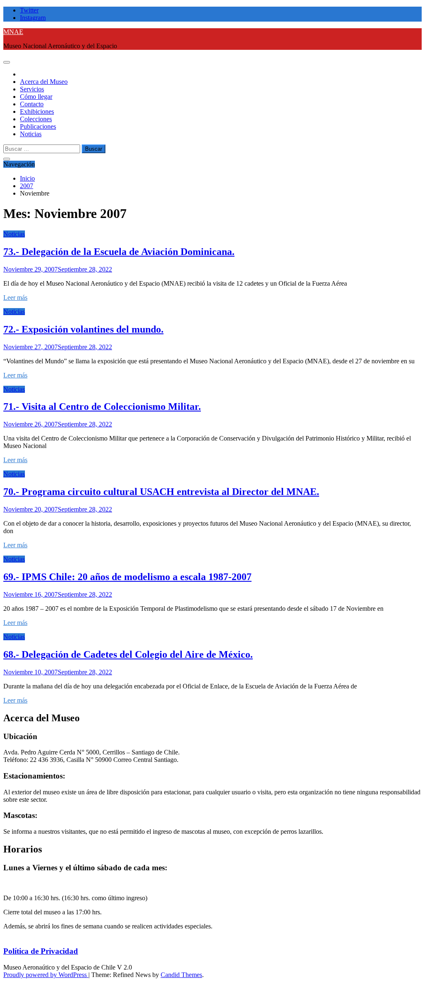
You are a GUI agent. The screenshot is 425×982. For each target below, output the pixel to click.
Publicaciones (38, 126)
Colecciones (36, 118)
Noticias (31, 133)
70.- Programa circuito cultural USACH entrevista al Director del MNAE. (161, 491)
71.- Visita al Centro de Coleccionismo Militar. (102, 406)
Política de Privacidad (40, 951)
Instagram (33, 17)
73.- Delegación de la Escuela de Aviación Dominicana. (118, 251)
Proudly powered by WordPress (45, 974)
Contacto (32, 104)
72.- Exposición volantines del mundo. (83, 329)
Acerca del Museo (44, 81)
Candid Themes (181, 974)
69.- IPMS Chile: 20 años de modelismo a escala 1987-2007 (127, 576)
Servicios (32, 89)
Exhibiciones (37, 111)
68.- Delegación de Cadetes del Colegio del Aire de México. (128, 654)
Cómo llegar (36, 96)
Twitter (29, 10)
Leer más (15, 297)
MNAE (13, 31)
